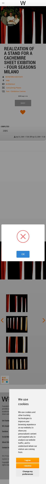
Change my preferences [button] (27, 472)
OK (23, 254)
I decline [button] (27, 466)
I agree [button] (28, 460)
